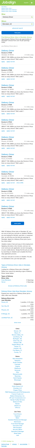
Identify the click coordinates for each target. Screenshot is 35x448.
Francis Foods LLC (17, 394)
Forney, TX (17, 352)
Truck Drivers (17, 414)
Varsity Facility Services (17, 400)
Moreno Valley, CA (17, 335)
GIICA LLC (17, 405)
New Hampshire (17, 358)
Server (3, 282)
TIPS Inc (17, 407)
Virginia (17, 366)
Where (3, 21)
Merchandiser (17, 427)
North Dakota (17, 378)
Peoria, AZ (4, 302)
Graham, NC (17, 348)
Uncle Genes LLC (17, 386)
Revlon (17, 403)
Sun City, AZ (5, 306)
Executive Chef (17, 425)
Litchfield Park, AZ (7, 317)
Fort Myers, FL (17, 350)
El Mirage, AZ (5, 314)
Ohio (17, 372)
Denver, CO (17, 331)
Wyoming (17, 376)
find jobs (18, 32)
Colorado (17, 364)
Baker (17, 418)
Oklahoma (17, 368)
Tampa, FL (17, 346)
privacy (14, 444)
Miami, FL (17, 333)
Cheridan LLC (17, 388)
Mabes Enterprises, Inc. (17, 396)
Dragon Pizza (17, 390)
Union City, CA (17, 340)
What (3, 14)
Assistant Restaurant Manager (17, 420)
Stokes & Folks (17, 402)
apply (3, 61)
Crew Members (6, 280)
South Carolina (17, 362)
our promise (23, 444)
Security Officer (17, 429)
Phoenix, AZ (5, 310)
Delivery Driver (7, 51)
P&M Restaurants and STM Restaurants (17, 392)
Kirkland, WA (17, 342)
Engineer (17, 416)
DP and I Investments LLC (17, 398)
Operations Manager (17, 431)
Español (26, 2)
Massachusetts (17, 374)
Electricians (17, 421)
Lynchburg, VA (17, 337)
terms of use (5, 444)
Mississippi (17, 380)
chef (17, 435)
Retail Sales (17, 433)
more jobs (17, 223)
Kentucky (17, 370)
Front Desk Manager (17, 423)
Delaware (17, 360)
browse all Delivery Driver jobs (17, 286)
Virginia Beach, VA (17, 344)
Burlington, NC (17, 338)
